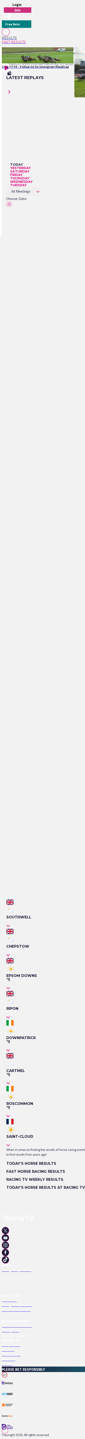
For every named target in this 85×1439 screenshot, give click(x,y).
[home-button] (6, 16)
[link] (16, 38)
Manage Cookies (14, 1335)
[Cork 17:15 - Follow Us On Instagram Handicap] (35, 55)
